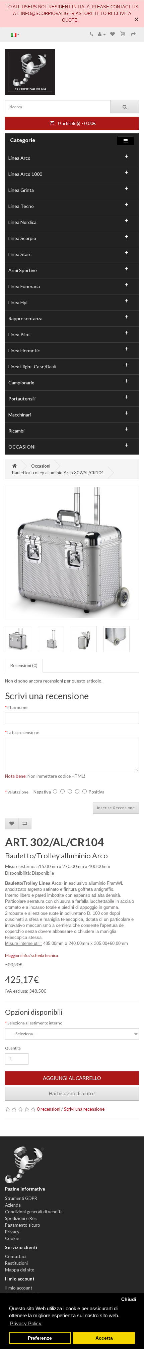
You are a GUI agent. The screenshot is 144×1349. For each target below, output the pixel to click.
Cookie (12, 1238)
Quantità (13, 1048)
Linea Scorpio (22, 238)
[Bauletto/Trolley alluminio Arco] (72, 552)
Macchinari (19, 414)
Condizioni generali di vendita (34, 1211)
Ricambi (16, 431)
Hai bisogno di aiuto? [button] (72, 1093)
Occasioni (40, 466)
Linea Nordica (22, 222)
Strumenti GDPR (21, 1198)
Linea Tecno (21, 206)
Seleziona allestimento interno (34, 1022)
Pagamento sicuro (22, 1225)
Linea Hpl (17, 302)
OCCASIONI (22, 447)
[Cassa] (133, 34)
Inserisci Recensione (116, 807)
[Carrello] (123, 34)
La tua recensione (23, 732)
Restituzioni (16, 1263)
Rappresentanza (25, 318)
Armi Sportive (22, 270)
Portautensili (21, 398)
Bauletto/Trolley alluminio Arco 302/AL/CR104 (58, 472)
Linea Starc (19, 254)
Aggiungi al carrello (72, 1078)
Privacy (12, 1231)
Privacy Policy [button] (26, 1323)
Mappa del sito (19, 1269)
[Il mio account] (102, 34)
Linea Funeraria (24, 286)
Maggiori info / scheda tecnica (31, 955)
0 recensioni (48, 1109)
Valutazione (17, 791)
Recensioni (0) (24, 665)
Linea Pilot (19, 334)
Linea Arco (19, 158)
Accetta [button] (104, 1338)
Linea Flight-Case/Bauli (32, 366)
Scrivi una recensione (84, 1109)
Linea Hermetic (24, 350)
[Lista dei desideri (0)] (112, 34)
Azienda (13, 1205)
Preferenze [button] (40, 1338)
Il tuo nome (17, 707)
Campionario (21, 382)
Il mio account (18, 1288)
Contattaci (15, 1256)
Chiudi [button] (128, 1299)
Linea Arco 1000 (25, 174)
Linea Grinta (21, 190)
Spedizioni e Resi (21, 1218)
